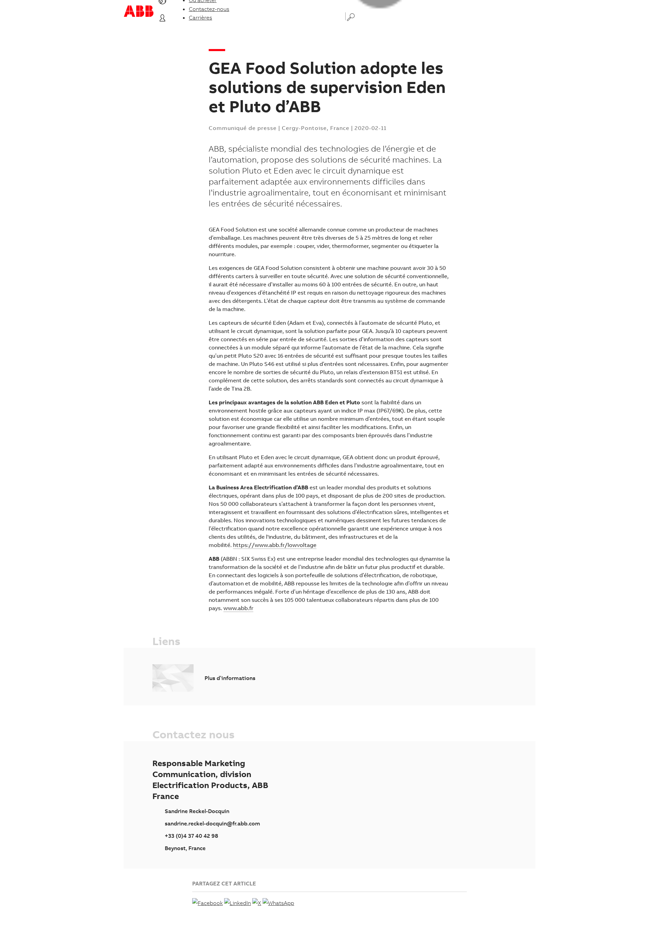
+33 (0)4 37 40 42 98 (191, 835)
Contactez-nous (209, 8)
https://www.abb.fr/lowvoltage (274, 544)
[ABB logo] (139, 11)
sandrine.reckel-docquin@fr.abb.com (212, 823)
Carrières (200, 17)
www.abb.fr (238, 608)
